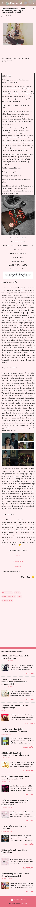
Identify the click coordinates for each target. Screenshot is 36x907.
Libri (18, 556)
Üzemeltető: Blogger (19, 900)
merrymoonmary (23, 903)
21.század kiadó (7, 593)
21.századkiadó (18, 561)
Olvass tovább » (29, 674)
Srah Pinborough (7, 600)
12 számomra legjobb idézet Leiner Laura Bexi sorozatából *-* (15, 778)
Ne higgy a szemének (8, 596)
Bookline (18, 567)
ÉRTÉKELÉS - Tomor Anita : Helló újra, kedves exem (15, 657)
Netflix (19, 596)
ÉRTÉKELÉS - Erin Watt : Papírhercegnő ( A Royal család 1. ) (15, 754)
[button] (33, 9)
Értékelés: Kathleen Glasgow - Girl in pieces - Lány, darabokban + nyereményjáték (15, 802)
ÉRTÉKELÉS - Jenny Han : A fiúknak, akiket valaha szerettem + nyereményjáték (14, 681)
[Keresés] (33, 4)
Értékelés (17, 593)
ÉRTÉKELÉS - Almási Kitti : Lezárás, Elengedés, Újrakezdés (14, 730)
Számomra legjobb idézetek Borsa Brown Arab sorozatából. (15, 875)
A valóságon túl (14, 3)
